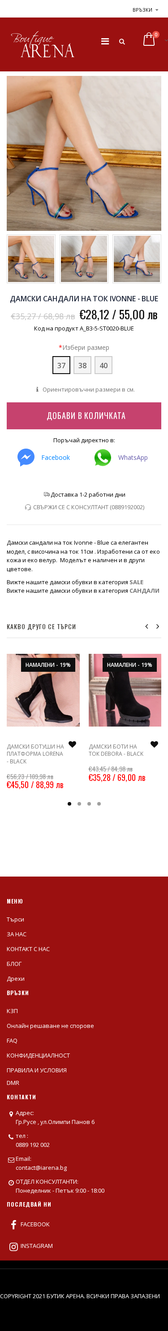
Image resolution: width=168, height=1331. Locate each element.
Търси (15, 919)
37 (61, 365)
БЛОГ (14, 964)
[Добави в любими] (72, 744)
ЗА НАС (16, 934)
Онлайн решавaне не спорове (50, 1026)
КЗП (12, 1011)
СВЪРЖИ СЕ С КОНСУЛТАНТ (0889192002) (88, 507)
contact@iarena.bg (41, 1168)
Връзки (142, 9)
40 (103, 365)
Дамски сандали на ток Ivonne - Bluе (84, 299)
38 (82, 365)
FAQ (12, 1040)
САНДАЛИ (144, 590)
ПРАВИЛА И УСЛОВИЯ (37, 1070)
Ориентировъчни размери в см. (88, 389)
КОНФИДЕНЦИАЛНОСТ (38, 1055)
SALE (136, 582)
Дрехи (16, 978)
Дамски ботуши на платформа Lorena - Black (35, 754)
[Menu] (105, 41)
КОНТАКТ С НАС (28, 949)
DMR (13, 1083)
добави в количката (86, 415)
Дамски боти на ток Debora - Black (116, 750)
